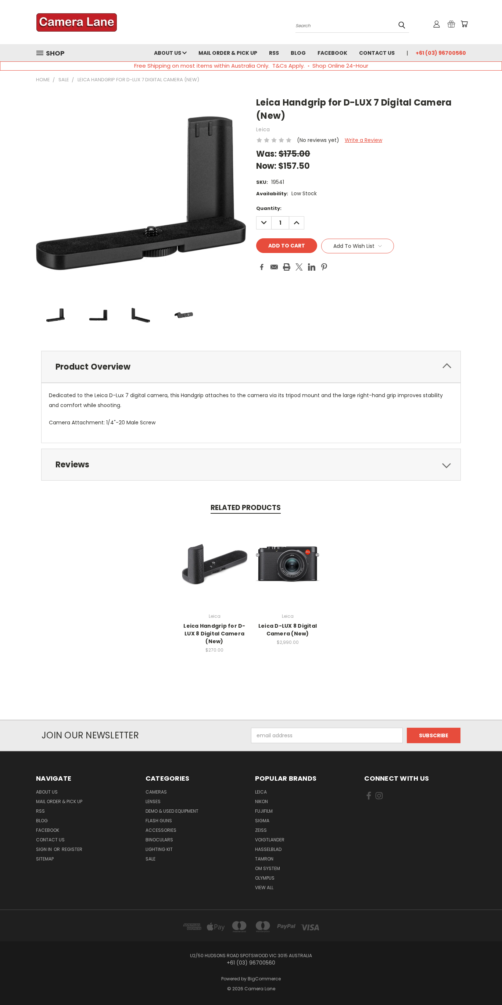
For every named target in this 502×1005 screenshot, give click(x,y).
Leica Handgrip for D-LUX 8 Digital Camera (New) (214, 633)
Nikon (261, 801)
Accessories (161, 830)
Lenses (153, 801)
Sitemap (45, 859)
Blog (298, 53)
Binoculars (159, 840)
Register (72, 849)
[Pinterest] (324, 267)
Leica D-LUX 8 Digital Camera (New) (287, 629)
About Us (168, 53)
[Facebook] (261, 267)
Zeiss (261, 830)
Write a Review (363, 140)
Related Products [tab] (246, 508)
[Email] (274, 267)
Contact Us (377, 53)
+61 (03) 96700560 (441, 53)
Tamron (264, 859)
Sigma (262, 820)
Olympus (265, 878)
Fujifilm (264, 811)
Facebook (332, 53)
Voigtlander (269, 840)
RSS (274, 53)
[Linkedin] (311, 267)
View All (264, 887)
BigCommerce (264, 979)
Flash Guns (159, 820)
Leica (261, 792)
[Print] (286, 267)
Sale (150, 859)
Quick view (214, 556)
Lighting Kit (159, 849)
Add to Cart (214, 570)
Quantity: (269, 208)
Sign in (44, 849)
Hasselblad (268, 849)
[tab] (251, 367)
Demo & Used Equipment (172, 811)
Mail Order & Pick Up (227, 53)
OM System (267, 868)
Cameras (156, 792)
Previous (483, 982)
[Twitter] (299, 267)
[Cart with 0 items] (464, 24)
